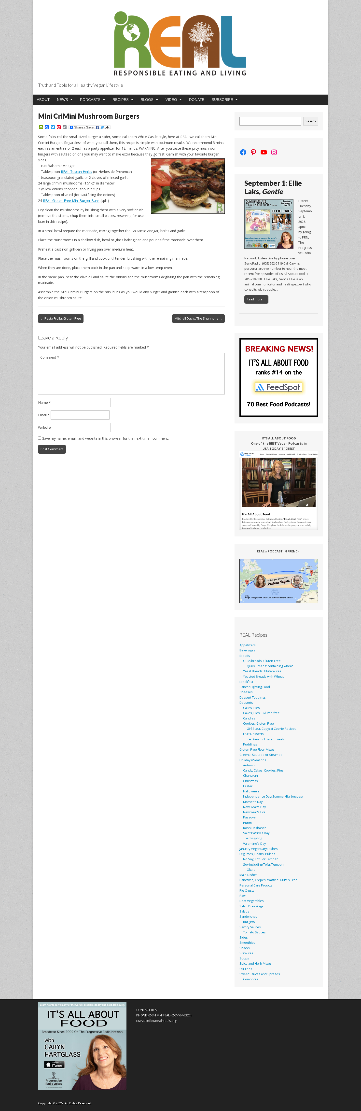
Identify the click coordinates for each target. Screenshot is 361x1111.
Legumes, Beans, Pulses (257, 854)
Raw (242, 896)
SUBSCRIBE (222, 100)
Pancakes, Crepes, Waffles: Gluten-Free (268, 880)
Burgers (249, 922)
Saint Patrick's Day (256, 833)
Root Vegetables (251, 901)
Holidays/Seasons (252, 760)
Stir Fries (245, 969)
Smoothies (247, 943)
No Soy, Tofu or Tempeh (260, 859)
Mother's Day (253, 802)
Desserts (246, 703)
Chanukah (250, 775)
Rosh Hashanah (254, 828)
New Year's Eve (254, 812)
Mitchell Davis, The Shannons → (198, 318)
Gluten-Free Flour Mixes (257, 749)
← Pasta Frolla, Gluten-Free (61, 318)
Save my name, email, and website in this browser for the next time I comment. (105, 438)
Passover (250, 817)
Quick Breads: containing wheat (270, 666)
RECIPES (120, 100)
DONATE (196, 100)
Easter (247, 786)
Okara (251, 870)
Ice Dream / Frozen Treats (266, 739)
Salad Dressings (251, 906)
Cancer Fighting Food (254, 687)
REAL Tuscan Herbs (76, 171)
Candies (249, 718)
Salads (244, 911)
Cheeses (246, 692)
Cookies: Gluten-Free (258, 723)
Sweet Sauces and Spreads (259, 974)
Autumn (249, 765)
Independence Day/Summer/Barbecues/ (273, 796)
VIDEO (171, 100)
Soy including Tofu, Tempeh (263, 864)
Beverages (247, 650)
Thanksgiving (252, 838)
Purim (247, 823)
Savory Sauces (250, 927)
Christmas (250, 781)
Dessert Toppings (252, 697)
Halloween (251, 791)
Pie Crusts (246, 890)
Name (44, 402)
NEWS (62, 100)
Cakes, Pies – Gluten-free (261, 713)
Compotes (250, 979)
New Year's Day (254, 807)
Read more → (256, 299)
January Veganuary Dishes (258, 849)
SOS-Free (246, 953)
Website (44, 427)
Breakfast (246, 682)
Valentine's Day (254, 844)
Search (310, 121)
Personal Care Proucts (255, 885)
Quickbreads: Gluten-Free (262, 661)
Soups (244, 958)
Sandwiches (248, 916)
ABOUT (43, 100)
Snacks (244, 948)
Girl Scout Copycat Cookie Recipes (271, 729)
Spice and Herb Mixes (255, 963)
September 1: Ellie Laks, (273, 187)
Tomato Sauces (254, 932)
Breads (244, 656)
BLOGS (147, 100)
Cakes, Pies (251, 708)
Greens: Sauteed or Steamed (260, 755)
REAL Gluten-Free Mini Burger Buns (71, 200)
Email (44, 415)
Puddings (250, 744)
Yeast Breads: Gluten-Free (262, 671)
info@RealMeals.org (161, 1020)
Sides (243, 937)
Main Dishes (248, 875)
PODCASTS (90, 100)
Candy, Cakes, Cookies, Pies (263, 770)
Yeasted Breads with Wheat (263, 677)
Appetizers (247, 645)
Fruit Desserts (253, 734)
